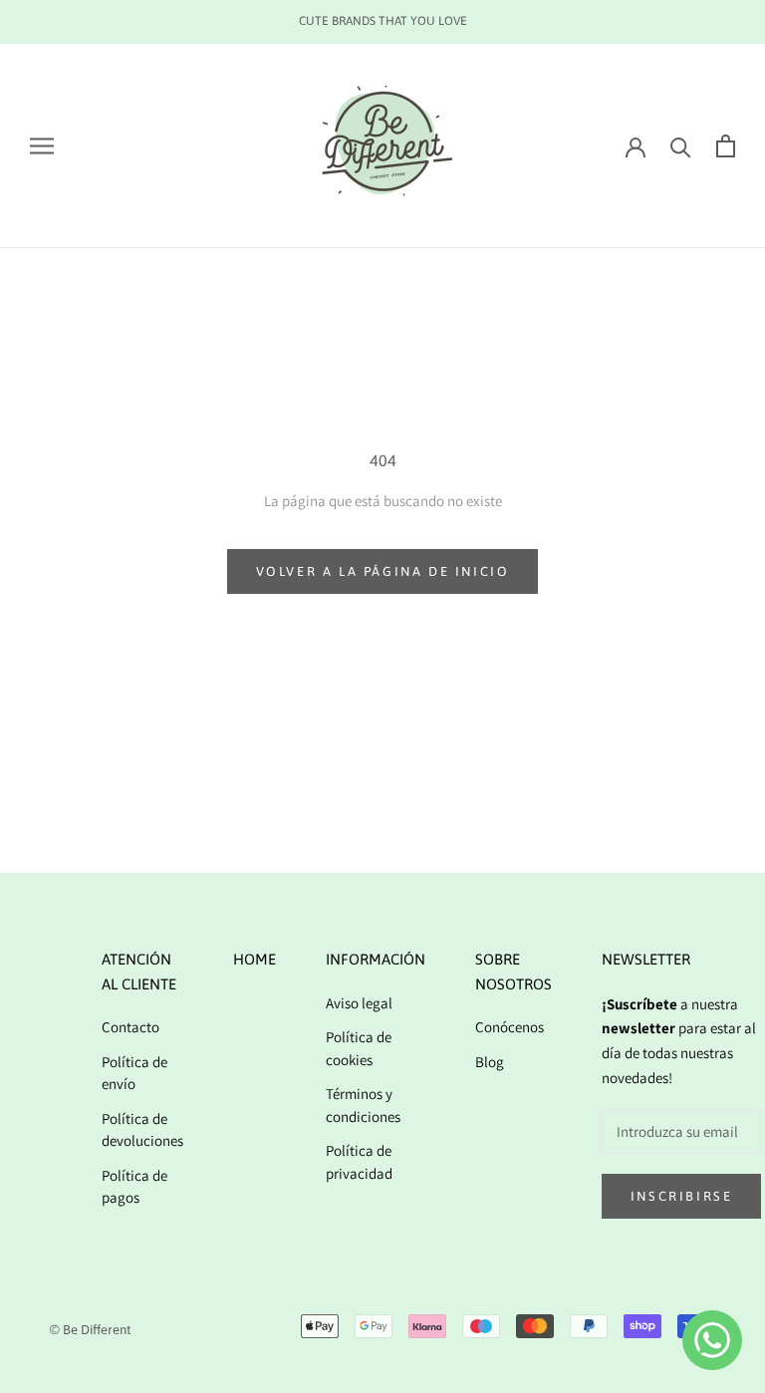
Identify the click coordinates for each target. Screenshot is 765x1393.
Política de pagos (134, 1187)
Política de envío (134, 1073)
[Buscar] (680, 146)
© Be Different (90, 1329)
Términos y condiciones (363, 1105)
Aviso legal (359, 1002)
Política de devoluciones (142, 1130)
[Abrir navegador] (42, 145)
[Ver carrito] (725, 146)
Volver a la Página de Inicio (383, 571)
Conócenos (509, 1026)
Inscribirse (682, 1196)
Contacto (130, 1026)
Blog (489, 1061)
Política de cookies (358, 1048)
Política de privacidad (359, 1162)
